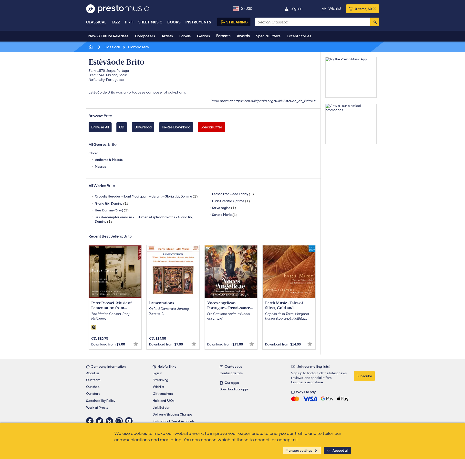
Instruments (198, 22)
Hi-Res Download (176, 127)
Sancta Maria (224, 215)
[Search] (374, 22)
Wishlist (334, 8)
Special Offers (268, 36)
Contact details (231, 373)
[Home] (91, 47)
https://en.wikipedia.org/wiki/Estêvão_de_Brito (273, 101)
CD (121, 127)
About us (92, 373)
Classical (96, 22)
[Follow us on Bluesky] (110, 421)
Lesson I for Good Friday (233, 194)
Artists (167, 36)
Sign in (296, 8)
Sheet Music (150, 22)
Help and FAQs (163, 401)
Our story (93, 394)
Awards (243, 35)
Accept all (340, 450)
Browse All (100, 127)
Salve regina (224, 208)
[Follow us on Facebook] (91, 421)
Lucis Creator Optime (231, 201)
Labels (185, 36)
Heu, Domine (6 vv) (112, 210)
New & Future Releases (108, 36)
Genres (203, 36)
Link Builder (161, 408)
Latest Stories (299, 36)
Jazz (115, 22)
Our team (93, 380)
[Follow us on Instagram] (120, 421)
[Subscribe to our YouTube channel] (130, 421)
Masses (100, 167)
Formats (223, 35)
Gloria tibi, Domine (111, 203)
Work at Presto (97, 408)
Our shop (93, 387)
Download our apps (234, 389)
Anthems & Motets (109, 160)
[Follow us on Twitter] (101, 421)
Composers (145, 36)
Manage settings (299, 450)
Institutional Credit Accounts (174, 421)
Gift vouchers (163, 394)
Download (143, 127)
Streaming (237, 22)
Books (174, 22)
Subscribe (364, 376)
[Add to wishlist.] (136, 344)
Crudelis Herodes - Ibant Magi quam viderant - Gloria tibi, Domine (146, 196)
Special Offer (211, 127)
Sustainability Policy (100, 401)
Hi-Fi (129, 22)
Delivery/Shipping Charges (172, 414)
